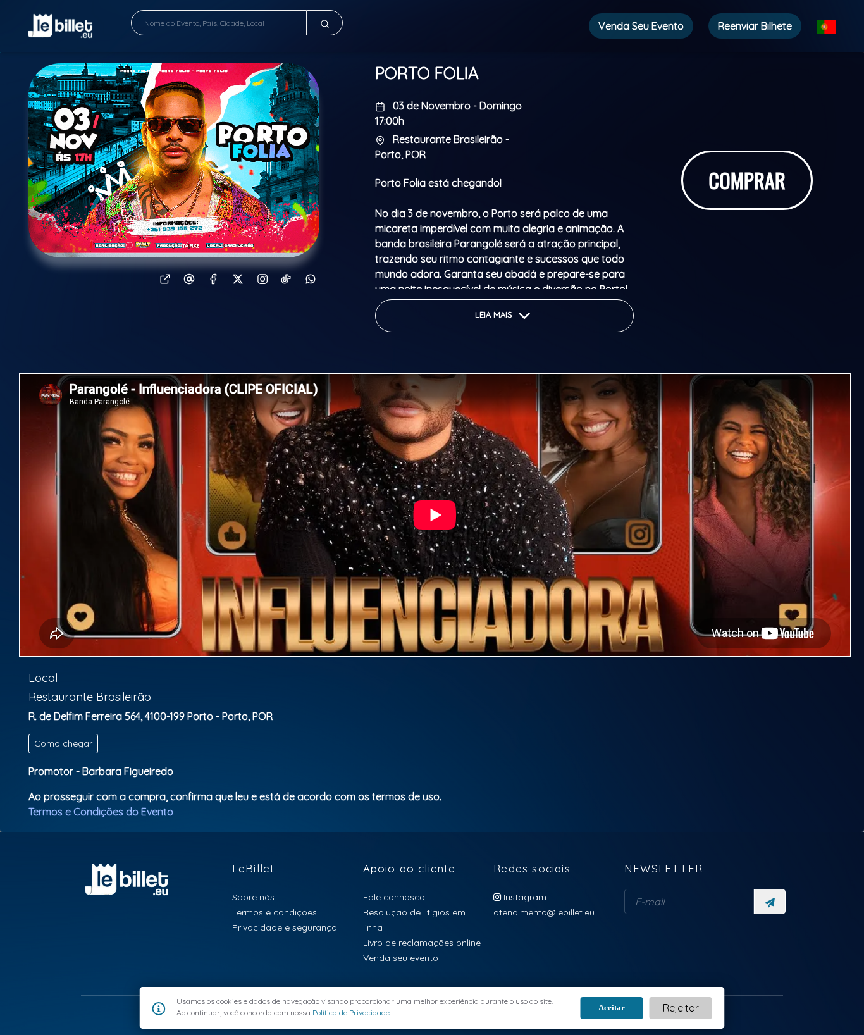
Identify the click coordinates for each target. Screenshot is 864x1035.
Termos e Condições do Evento (100, 811)
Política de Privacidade (350, 1012)
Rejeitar (681, 1007)
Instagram (523, 896)
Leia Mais (495, 314)
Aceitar (611, 1007)
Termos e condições (274, 912)
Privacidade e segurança (284, 927)
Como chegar (63, 743)
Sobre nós (253, 896)
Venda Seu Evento (641, 26)
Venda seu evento (400, 957)
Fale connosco (394, 896)
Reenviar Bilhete (755, 26)
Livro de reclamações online (422, 942)
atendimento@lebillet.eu (544, 912)
